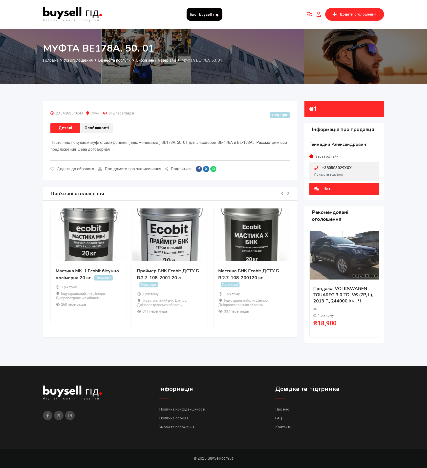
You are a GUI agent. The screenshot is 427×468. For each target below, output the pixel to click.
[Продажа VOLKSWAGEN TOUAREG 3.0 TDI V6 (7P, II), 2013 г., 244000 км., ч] (344, 255)
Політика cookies (173, 418)
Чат (326, 189)
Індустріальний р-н (77, 294)
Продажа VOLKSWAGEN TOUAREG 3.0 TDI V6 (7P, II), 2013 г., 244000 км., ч (343, 295)
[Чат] (309, 14)
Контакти (283, 427)
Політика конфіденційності (182, 409)
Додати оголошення (358, 14)
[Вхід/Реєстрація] (319, 14)
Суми (95, 113)
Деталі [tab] (65, 128)
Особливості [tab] (97, 128)
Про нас (282, 409)
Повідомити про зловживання (133, 169)
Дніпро (99, 294)
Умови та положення (176, 427)
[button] (282, 193)
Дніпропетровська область (78, 298)
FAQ (278, 418)
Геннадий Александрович (337, 144)
